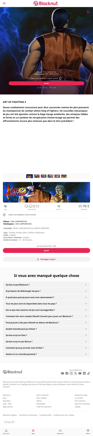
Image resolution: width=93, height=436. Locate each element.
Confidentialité (45, 415)
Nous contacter (42, 395)
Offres (39, 401)
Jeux (4, 398)
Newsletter (40, 404)
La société (79, 398)
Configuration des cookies (63, 415)
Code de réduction (43, 407)
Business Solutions (82, 404)
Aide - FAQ (7, 404)
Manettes (7, 401)
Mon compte (41, 398)
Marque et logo (81, 395)
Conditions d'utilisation (28, 415)
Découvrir (7, 395)
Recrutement (80, 401)
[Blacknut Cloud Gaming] (45, 3)
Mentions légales (10, 415)
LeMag (77, 407)
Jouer (46, 83)
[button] (46, 78)
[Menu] (4, 3)
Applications (8, 407)
